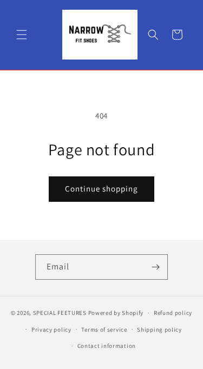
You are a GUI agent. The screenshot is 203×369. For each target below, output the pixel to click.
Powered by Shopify (116, 313)
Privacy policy (51, 329)
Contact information (106, 346)
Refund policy (173, 313)
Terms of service (104, 329)
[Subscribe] (155, 267)
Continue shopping (101, 188)
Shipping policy (159, 329)
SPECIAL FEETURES (60, 313)
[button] (22, 35)
